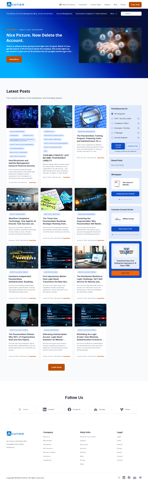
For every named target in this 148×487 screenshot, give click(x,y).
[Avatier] (15, 4)
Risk (45, 151)
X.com (25, 409)
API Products (48, 448)
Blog (115, 5)
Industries (46, 456)
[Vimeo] (140, 477)
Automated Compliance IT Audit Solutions (91, 14)
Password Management (86, 131)
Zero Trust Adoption (17, 156)
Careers (120, 456)
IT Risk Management (17, 148)
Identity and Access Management (22, 144)
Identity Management (17, 214)
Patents (120, 444)
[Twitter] (118, 477)
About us (46, 437)
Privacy (119, 448)
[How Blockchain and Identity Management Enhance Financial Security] (22, 116)
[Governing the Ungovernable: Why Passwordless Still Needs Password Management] (90, 199)
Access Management (64, 14)
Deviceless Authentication (53, 135)
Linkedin (51, 409)
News (82, 464)
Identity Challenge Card (52, 147)
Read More (14, 59)
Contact (120, 460)
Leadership (47, 460)
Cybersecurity (28, 135)
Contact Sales (95, 5)
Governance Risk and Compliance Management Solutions (22, 140)
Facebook (76, 409)
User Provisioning (50, 272)
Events (119, 452)
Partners (83, 452)
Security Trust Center (88, 437)
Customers (83, 5)
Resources (84, 444)
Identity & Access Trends (19, 272)
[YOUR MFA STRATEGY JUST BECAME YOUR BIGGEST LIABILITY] (56, 116)
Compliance (14, 135)
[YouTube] (134, 477)
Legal (119, 437)
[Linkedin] (124, 477)
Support (107, 5)
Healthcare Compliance (52, 139)
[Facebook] (129, 477)
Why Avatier (47, 440)
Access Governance (45, 14)
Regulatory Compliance (18, 152)
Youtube (102, 409)
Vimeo (127, 409)
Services (83, 448)
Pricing (123, 5)
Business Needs (49, 452)
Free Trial (135, 5)
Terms (119, 440)
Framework (47, 444)
